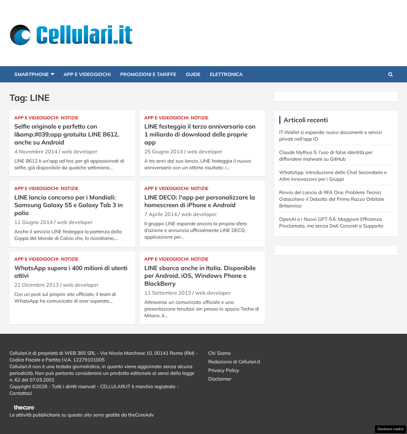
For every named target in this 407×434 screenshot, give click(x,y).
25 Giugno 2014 (163, 151)
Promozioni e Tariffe (148, 74)
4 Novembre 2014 (36, 151)
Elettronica (226, 74)
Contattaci (21, 393)
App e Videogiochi (87, 74)
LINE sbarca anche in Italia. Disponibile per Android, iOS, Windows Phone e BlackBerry (200, 275)
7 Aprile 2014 (160, 214)
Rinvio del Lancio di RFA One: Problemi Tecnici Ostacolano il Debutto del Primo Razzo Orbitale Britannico (331, 199)
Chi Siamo (219, 353)
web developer (79, 151)
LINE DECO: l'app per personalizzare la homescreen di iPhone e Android (199, 201)
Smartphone (31, 74)
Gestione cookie (390, 429)
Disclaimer (219, 379)
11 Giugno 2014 (33, 222)
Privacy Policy (223, 370)
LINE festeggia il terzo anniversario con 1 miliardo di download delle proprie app (199, 134)
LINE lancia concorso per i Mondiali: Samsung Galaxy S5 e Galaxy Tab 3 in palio (68, 205)
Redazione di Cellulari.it (234, 362)
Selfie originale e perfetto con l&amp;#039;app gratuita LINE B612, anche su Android (66, 134)
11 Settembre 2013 (167, 293)
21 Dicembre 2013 (36, 285)
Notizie (69, 118)
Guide (193, 74)
